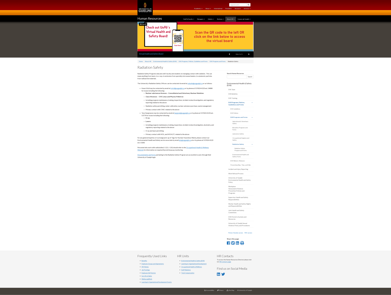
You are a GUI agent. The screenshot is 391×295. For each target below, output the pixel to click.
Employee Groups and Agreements (153, 264)
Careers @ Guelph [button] (243, 19)
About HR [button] (230, 19)
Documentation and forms (146, 155)
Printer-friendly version (235, 233)
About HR (148, 61)
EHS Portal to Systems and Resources (237, 218)
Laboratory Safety (238, 134)
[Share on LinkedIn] (237, 243)
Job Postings (146, 270)
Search (250, 77)
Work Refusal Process (235, 173)
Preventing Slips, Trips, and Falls (240, 165)
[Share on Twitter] (232, 243)
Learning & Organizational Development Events (157, 282)
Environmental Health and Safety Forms (240, 155)
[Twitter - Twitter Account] (223, 274)
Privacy (222, 291)
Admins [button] (210, 19)
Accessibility (211, 291)
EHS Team (231, 89)
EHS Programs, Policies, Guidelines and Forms (193, 61)
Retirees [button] (220, 19)
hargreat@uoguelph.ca (182, 113)
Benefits (144, 261)
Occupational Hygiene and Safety (240, 139)
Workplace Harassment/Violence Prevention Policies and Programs (236, 190)
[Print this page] (242, 243)
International (218, 8)
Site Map (232, 291)
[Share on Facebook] (228, 243)
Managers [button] (200, 19)
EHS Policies (234, 113)
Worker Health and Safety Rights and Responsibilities (239, 205)
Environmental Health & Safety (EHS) (165, 61)
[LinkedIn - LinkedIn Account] (218, 274)
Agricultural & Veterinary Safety (240, 122)
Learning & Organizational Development (194, 264)
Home (141, 61)
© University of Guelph (244, 290)
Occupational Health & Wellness (191, 267)
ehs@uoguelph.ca (185, 140)
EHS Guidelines (235, 109)
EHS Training (232, 98)
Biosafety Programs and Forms (240, 129)
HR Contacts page (225, 262)
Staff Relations (186, 270)
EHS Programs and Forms (218, 61)
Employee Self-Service (149, 273)
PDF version (248, 233)
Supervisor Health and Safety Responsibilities (238, 198)
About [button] (208, 9)
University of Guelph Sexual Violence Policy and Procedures (239, 224)
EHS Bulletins (233, 94)
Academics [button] (199, 9)
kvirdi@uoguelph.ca (177, 88)
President (228, 8)
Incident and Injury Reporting (238, 169)
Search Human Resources (235, 73)
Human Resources (149, 18)
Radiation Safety (240, 144)
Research (238, 9)
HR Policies (145, 267)
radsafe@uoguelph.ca (195, 83)
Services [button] (248, 9)
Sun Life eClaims (147, 276)
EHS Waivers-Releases (237, 161)
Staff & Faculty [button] (188, 19)
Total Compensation (187, 273)
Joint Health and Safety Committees (236, 211)
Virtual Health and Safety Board (151, 54)
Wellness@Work (147, 279)
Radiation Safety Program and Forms (240, 149)
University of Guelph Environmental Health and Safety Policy (239, 180)
